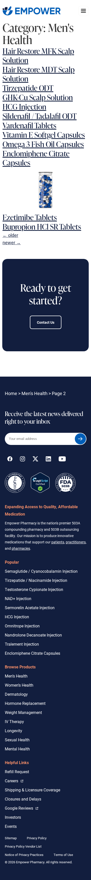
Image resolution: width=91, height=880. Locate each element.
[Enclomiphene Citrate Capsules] (45, 209)
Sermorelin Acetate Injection (30, 607)
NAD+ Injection (18, 598)
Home (11, 393)
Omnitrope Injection (22, 625)
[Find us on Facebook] (10, 460)
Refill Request (17, 771)
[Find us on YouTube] (62, 460)
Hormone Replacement (25, 703)
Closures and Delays (23, 799)
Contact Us (45, 322)
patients (57, 542)
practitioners (76, 542)
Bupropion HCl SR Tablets (42, 226)
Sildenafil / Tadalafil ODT (40, 116)
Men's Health (34, 393)
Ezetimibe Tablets (30, 217)
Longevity (13, 730)
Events (11, 826)
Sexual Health (17, 739)
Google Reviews (20, 808)
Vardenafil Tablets (29, 125)
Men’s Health (16, 676)
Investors (13, 817)
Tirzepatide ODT (28, 88)
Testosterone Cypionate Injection (34, 589)
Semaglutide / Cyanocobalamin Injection (41, 571)
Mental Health (17, 748)
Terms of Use (63, 854)
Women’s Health (19, 685)
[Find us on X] (35, 460)
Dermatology (16, 694)
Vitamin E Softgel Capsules (44, 134)
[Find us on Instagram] (22, 460)
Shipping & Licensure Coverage (32, 789)
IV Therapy (14, 721)
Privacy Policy (37, 838)
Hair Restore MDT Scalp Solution (39, 74)
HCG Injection (24, 106)
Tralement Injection (22, 644)
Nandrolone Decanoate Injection (33, 635)
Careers (14, 780)
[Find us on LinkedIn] (48, 460)
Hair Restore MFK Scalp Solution (38, 55)
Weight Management (23, 712)
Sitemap (11, 838)
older (10, 235)
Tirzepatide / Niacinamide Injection (36, 580)
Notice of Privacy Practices (24, 854)
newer (12, 242)
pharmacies (21, 548)
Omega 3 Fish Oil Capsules (43, 144)
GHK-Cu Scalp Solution (38, 97)
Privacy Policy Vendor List (23, 846)
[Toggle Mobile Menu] (83, 11)
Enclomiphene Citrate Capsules (36, 158)
